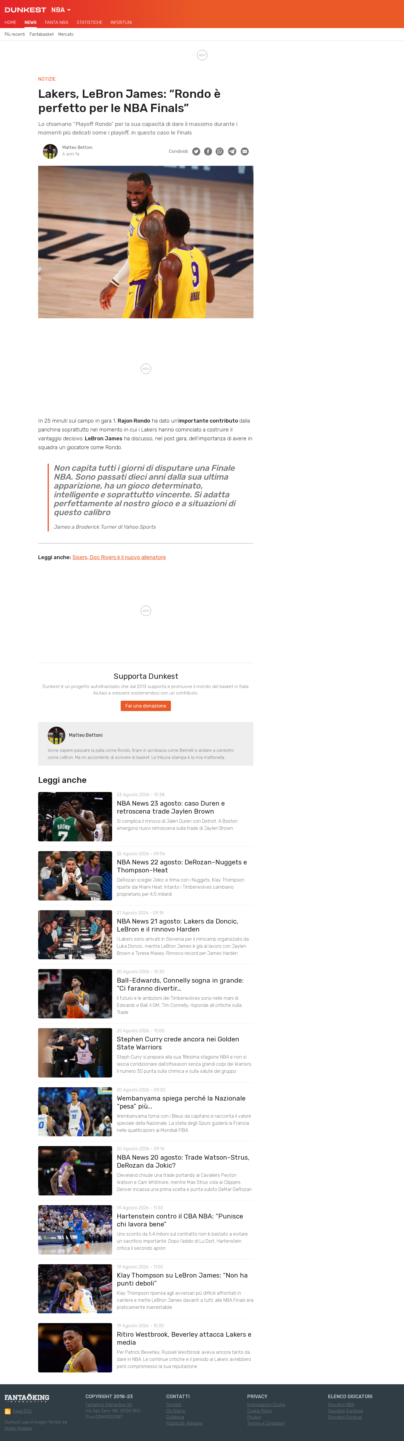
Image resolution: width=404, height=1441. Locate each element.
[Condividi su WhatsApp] (220, 151)
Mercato (66, 34)
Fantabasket (42, 34)
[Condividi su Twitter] (196, 151)
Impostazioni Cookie (266, 1404)
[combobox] (61, 10)
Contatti (173, 1404)
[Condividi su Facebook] (208, 151)
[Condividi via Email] (245, 151)
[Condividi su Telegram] (232, 151)
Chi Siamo (175, 1411)
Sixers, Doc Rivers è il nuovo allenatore (119, 557)
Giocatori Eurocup (345, 1417)
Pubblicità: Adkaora (184, 1423)
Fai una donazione (145, 706)
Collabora (175, 1417)
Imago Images (18, 1428)
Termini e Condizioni (266, 1423)
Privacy (254, 1417)
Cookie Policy (259, 1411)
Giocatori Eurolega (345, 1411)
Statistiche (89, 22)
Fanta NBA (56, 22)
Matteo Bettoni (77, 147)
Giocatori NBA (341, 1404)
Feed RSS (22, 1411)
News (31, 22)
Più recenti (15, 34)
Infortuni (121, 22)
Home (10, 22)
